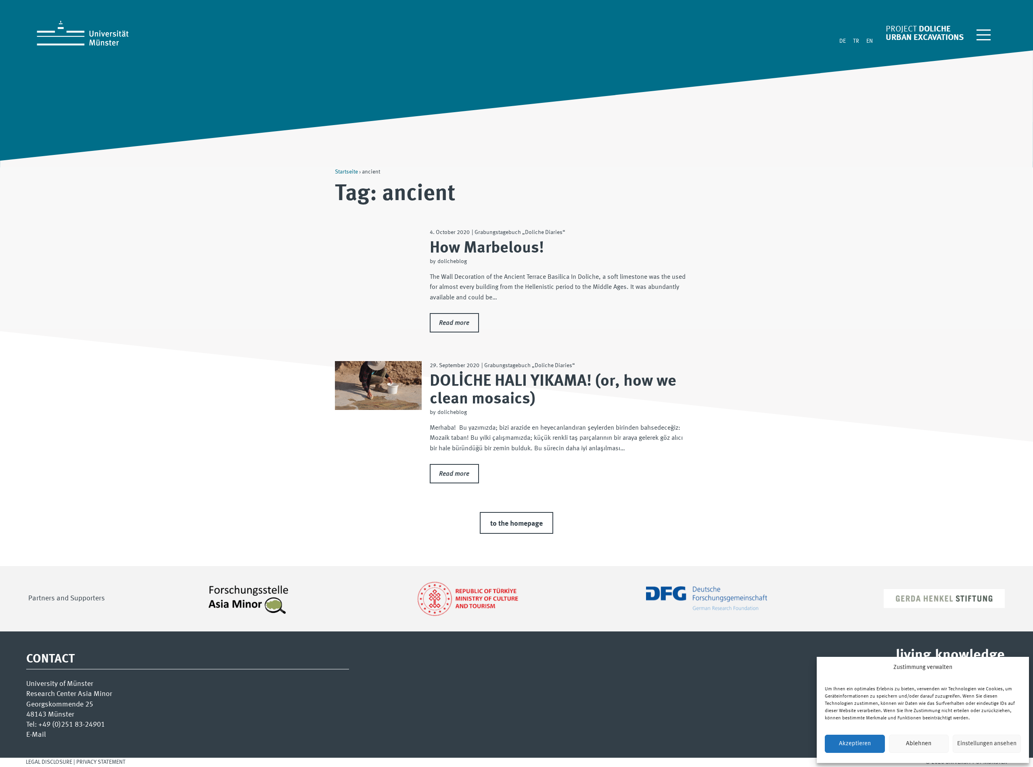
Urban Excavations (925, 37)
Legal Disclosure (49, 762)
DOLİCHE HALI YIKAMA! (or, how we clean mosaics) (553, 390)
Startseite (346, 172)
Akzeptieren (855, 744)
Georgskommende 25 (59, 704)
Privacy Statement (100, 762)
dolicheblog (452, 261)
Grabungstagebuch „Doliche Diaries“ (520, 232)
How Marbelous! (487, 248)
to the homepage (516, 523)
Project (901, 29)
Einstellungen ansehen (986, 744)
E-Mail (36, 734)
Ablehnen (918, 744)
